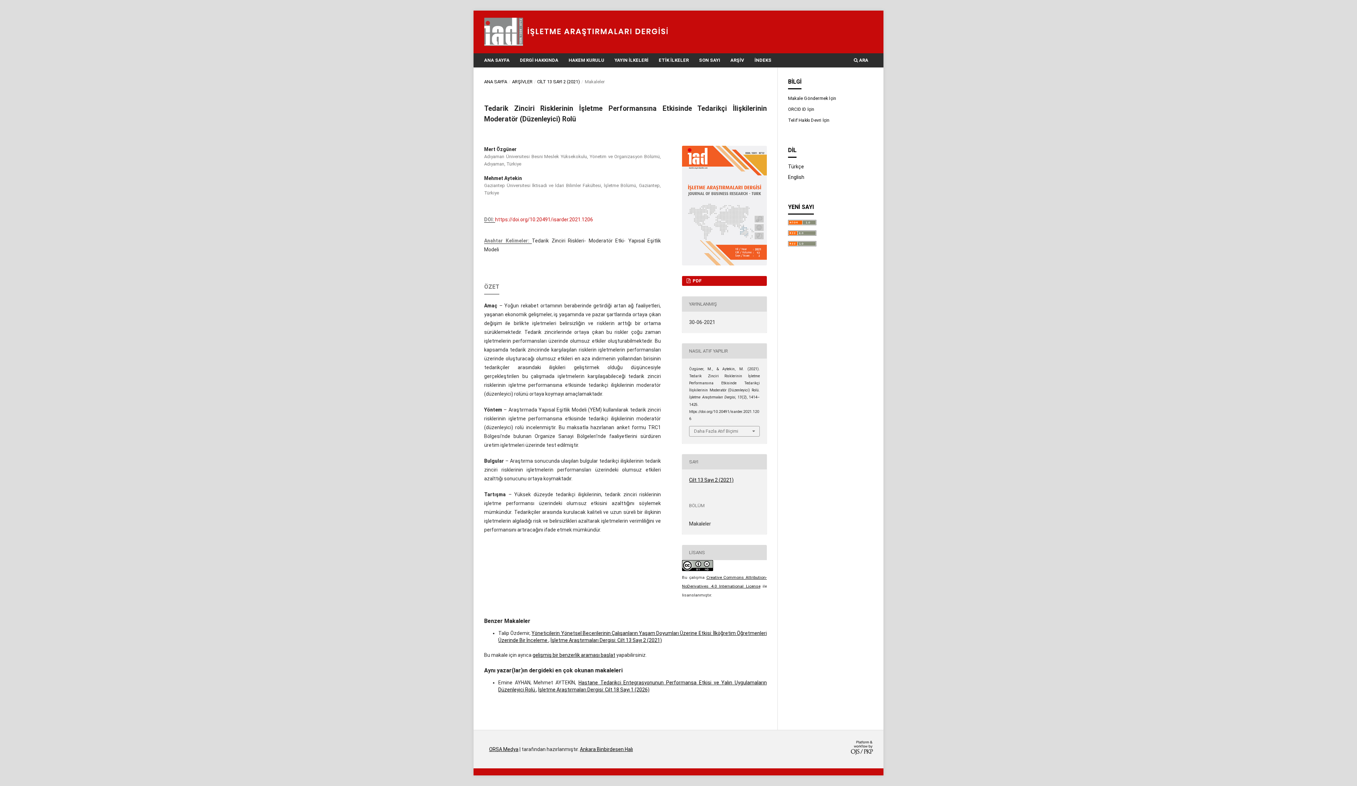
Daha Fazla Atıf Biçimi (716, 431)
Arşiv (737, 60)
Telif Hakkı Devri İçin (808, 120)
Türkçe (796, 166)
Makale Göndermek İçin (812, 98)
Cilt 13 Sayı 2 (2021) (558, 81)
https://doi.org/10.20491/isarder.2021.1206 (544, 219)
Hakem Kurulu (586, 60)
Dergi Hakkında (539, 60)
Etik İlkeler (674, 60)
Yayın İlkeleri (631, 60)
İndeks (762, 60)
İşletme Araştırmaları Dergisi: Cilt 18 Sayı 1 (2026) (594, 689)
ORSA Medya (503, 749)
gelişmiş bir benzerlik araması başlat (574, 655)
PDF (697, 280)
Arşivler (522, 81)
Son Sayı (709, 60)
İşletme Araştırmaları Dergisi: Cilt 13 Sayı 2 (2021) (606, 640)
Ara (863, 60)
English (796, 177)
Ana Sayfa (497, 60)
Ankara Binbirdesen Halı (606, 749)
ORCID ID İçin (801, 109)
